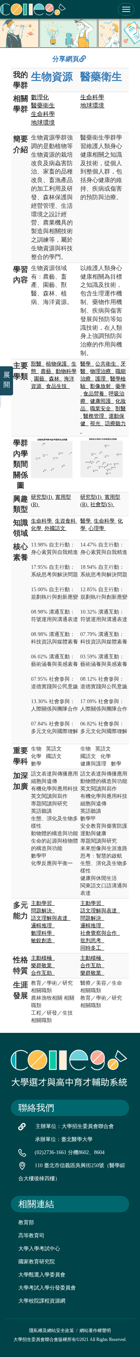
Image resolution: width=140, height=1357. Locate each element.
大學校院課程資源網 (41, 1301)
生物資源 (52, 76)
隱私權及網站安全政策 (51, 1330)
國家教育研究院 (36, 1261)
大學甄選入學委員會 (41, 1275)
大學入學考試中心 (39, 1248)
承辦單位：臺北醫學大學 (64, 1139)
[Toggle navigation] (126, 9)
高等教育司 (31, 1235)
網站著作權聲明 (95, 1330)
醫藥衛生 (101, 76)
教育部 (26, 1222)
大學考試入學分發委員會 (47, 1288)
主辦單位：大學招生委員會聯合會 (74, 1126)
